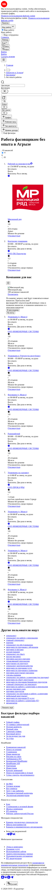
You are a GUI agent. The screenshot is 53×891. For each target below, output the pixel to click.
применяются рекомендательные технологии (22, 864)
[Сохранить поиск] (3, 98)
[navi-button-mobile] (3, 60)
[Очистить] (4, 91)
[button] (4, 52)
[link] (5, 46)
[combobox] (13, 85)
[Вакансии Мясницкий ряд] (29, 197)
